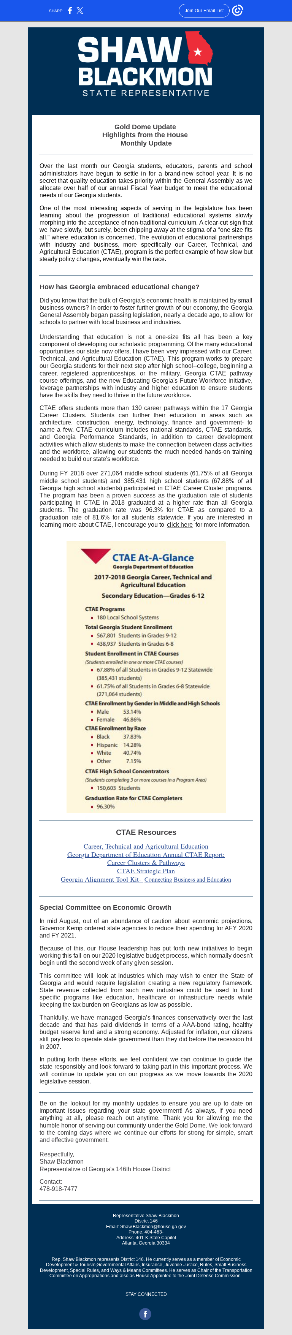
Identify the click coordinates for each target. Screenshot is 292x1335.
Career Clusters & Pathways (146, 862)
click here (180, 524)
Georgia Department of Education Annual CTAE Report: (146, 854)
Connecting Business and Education (187, 879)
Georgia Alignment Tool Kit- (102, 879)
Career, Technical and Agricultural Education (146, 845)
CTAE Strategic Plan (146, 870)
